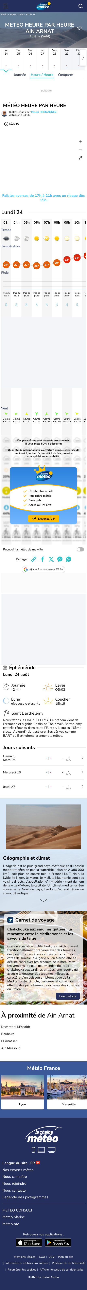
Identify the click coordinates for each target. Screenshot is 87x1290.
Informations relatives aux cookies (26, 1263)
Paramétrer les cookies (21, 1269)
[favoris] (80, 28)
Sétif (21, 14)
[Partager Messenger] (60, 559)
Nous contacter (14, 1190)
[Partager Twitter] (51, 559)
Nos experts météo (18, 1169)
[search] (80, 6)
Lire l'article (67, 996)
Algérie (13, 14)
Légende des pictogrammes (25, 1197)
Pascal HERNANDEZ (43, 112)
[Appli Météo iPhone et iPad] (29, 1242)
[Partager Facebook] (42, 559)
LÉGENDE (14, 123)
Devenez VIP (46, 519)
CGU (42, 1257)
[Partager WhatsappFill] (68, 559)
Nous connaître (14, 1176)
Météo (4, 14)
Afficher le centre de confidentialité (61, 1269)
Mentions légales (24, 1257)
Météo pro (10, 1223)
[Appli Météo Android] (58, 1242)
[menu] (6, 6)
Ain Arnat (30, 14)
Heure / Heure (42, 74)
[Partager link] (33, 559)
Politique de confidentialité (68, 1263)
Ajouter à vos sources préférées (46, 569)
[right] (83, 58)
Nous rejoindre (14, 1183)
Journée (20, 74)
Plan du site (65, 1257)
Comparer (65, 74)
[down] (43, 901)
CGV (51, 1257)
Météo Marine (13, 1217)
